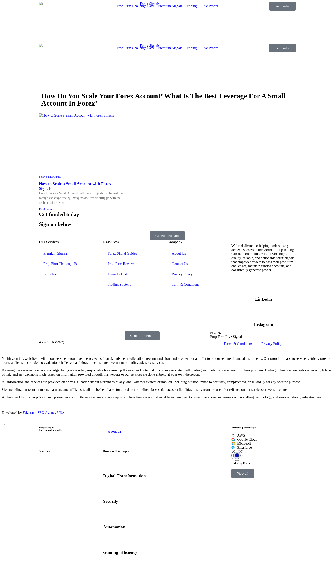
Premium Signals (55, 253)
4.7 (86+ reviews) (51, 342)
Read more (45, 209)
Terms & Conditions (238, 344)
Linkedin (263, 299)
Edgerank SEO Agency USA (44, 412)
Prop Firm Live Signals (226, 337)
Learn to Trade (118, 274)
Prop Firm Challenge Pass (61, 264)
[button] (242, 473)
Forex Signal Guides (50, 176)
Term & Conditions (185, 284)
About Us (179, 253)
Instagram (263, 324)
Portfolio (49, 274)
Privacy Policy (182, 274)
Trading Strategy (119, 284)
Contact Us (180, 264)
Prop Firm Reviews (121, 264)
